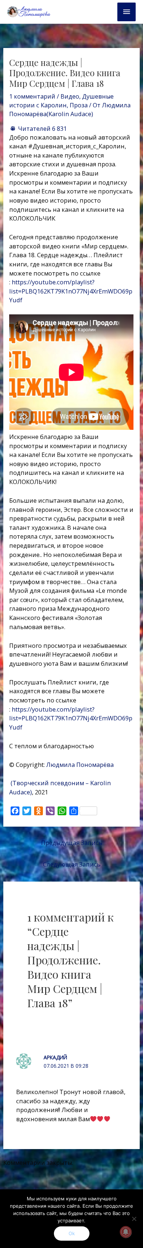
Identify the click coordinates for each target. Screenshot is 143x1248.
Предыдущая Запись (71, 842)
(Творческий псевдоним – (49, 783)
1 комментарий (32, 96)
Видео (69, 96)
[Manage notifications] (126, 1232)
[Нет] (134, 1218)
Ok (72, 1233)
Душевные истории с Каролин (61, 100)
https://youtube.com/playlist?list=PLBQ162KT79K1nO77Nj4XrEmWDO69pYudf (70, 291)
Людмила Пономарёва (80, 764)
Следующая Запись (71, 864)
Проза (79, 105)
